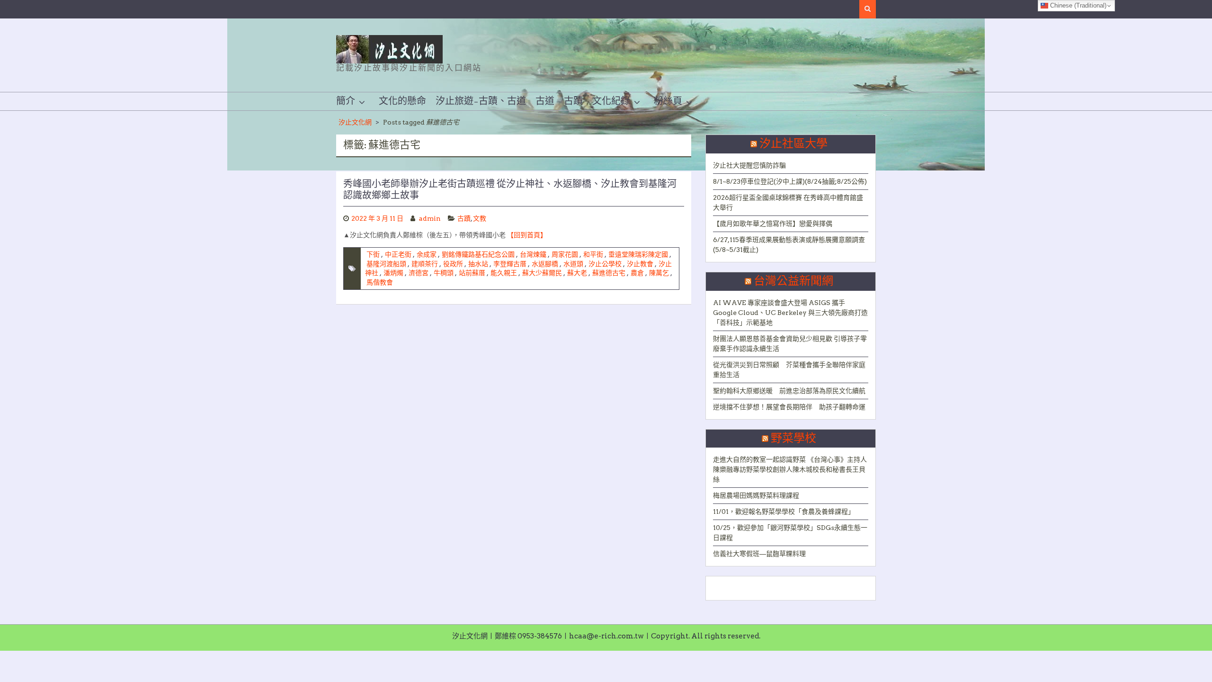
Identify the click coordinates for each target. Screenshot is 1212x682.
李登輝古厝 (509, 264)
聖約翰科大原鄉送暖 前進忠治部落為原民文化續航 (789, 391)
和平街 (593, 254)
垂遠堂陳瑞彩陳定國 (638, 254)
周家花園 (565, 254)
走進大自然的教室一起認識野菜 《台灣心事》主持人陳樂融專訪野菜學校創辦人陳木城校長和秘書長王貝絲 (790, 469)
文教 (479, 218)
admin (430, 218)
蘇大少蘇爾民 (542, 273)
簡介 (345, 101)
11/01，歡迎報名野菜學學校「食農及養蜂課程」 (784, 511)
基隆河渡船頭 (386, 264)
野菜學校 (793, 438)
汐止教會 (640, 264)
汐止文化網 (355, 122)
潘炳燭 (393, 273)
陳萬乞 (659, 273)
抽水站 (478, 264)
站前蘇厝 (472, 273)
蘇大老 (577, 273)
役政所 (453, 264)
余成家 (427, 254)
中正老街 (398, 254)
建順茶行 (424, 264)
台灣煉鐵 (533, 254)
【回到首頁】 (527, 235)
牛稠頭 (444, 273)
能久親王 (503, 273)
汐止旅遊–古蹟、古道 (481, 101)
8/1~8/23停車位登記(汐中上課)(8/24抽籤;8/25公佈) (790, 181)
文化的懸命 (402, 101)
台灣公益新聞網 (793, 281)
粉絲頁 (668, 101)
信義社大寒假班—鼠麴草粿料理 (759, 553)
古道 (544, 101)
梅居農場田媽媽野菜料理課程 (756, 495)
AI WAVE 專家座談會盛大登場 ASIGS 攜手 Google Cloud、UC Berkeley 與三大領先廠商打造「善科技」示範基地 (790, 312)
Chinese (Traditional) (1077, 5)
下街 (373, 254)
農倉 (637, 273)
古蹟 (573, 101)
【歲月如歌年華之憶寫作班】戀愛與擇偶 (772, 223)
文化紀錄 (611, 101)
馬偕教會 (379, 282)
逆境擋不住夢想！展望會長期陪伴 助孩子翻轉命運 (789, 407)
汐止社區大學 (793, 144)
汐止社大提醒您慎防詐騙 (749, 165)
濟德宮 (418, 273)
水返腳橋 (545, 264)
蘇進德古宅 (608, 273)
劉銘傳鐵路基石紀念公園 (478, 254)
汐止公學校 (605, 264)
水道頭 (573, 264)
